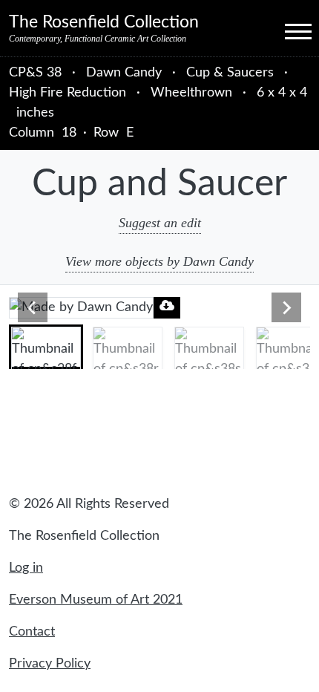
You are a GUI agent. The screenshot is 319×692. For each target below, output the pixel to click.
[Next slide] (286, 307)
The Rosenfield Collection (104, 22)
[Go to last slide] (32, 307)
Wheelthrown (191, 92)
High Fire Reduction (67, 92)
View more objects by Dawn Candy (159, 261)
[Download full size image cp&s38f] (167, 306)
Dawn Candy (125, 72)
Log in (26, 568)
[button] (46, 346)
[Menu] (284, 30)
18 (69, 133)
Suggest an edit (160, 222)
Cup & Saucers (230, 72)
